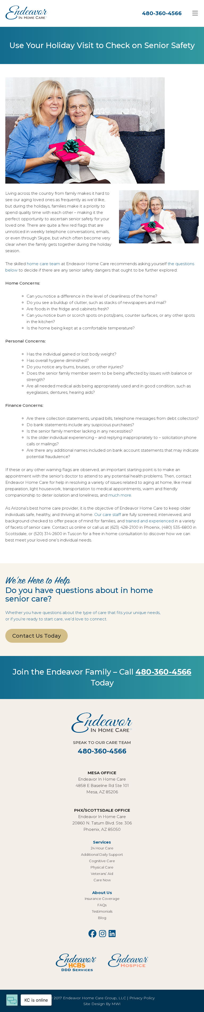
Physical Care (102, 867)
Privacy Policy (142, 998)
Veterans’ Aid (102, 873)
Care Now (102, 880)
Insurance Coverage (102, 898)
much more (119, 495)
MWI (116, 1003)
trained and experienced (150, 520)
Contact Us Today (36, 636)
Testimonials (102, 911)
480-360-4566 (162, 13)
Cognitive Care (102, 861)
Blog (102, 918)
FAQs (102, 905)
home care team (43, 263)
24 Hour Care (102, 848)
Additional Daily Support (102, 854)
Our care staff (107, 514)
